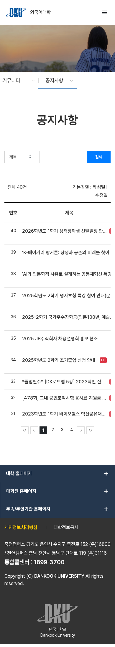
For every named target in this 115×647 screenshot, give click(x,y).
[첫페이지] (25, 430)
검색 (98, 157)
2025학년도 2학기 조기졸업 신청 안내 (58, 360)
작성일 (99, 187)
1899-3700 (49, 562)
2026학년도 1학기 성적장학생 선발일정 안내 (64, 231)
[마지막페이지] (90, 430)
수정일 (101, 195)
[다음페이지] (81, 430)
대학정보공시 (66, 527)
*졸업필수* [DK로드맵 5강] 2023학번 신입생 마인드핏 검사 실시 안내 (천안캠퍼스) (64, 382)
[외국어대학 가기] (16, 12)
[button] (15, 80)
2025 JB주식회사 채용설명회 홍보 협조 (60, 338)
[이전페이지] (34, 430)
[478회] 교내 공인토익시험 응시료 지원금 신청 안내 (64, 398)
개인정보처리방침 (20, 527)
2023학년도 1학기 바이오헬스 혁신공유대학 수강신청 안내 (64, 414)
